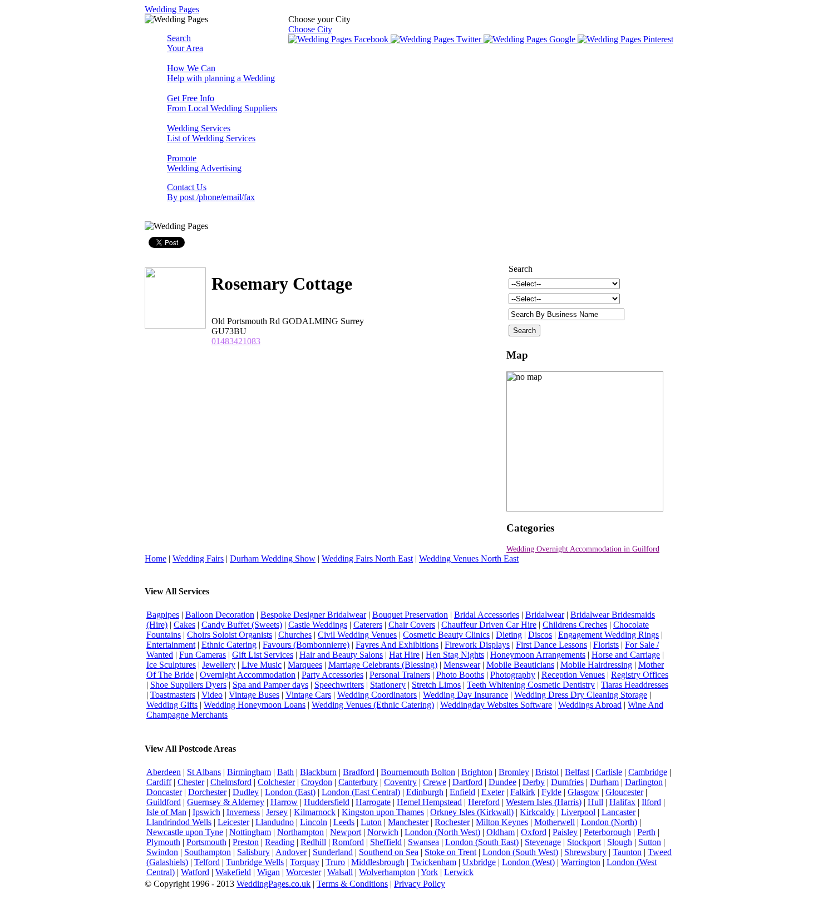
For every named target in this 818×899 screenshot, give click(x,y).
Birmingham (249, 772)
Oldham (500, 832)
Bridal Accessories (486, 614)
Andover (291, 852)
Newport (345, 832)
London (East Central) (361, 792)
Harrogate (373, 802)
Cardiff (158, 782)
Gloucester (624, 792)
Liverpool (578, 812)
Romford (348, 842)
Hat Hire (404, 654)
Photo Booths (460, 674)
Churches (295, 634)
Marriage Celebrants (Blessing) (382, 664)
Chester (191, 782)
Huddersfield (326, 802)
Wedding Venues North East (469, 558)
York (429, 872)
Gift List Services (262, 654)
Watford (195, 872)
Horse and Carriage (626, 654)
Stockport (584, 842)
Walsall (340, 872)
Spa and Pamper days (270, 684)
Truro (335, 862)
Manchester (408, 822)
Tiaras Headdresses (634, 684)
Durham (604, 782)
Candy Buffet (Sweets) (241, 624)
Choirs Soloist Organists (229, 634)
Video (212, 694)
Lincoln (313, 822)
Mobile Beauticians (520, 664)
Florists (606, 644)
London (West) (528, 862)
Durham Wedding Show (273, 558)
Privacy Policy (419, 883)
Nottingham (250, 832)
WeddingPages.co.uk (273, 883)
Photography (512, 674)
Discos (540, 634)
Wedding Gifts (172, 704)
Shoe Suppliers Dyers (188, 684)
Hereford (484, 802)
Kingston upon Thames (383, 812)
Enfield (462, 792)
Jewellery (218, 664)
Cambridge (647, 772)
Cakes (184, 624)
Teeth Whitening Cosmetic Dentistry (531, 684)
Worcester (303, 872)
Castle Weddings (317, 624)
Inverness (243, 812)
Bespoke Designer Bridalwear (313, 614)
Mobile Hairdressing (596, 664)
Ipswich (206, 812)
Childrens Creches (575, 624)
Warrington (580, 862)
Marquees (305, 664)
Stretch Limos (436, 684)
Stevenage (543, 842)
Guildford (163, 802)
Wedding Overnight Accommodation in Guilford (582, 549)
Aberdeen (163, 772)
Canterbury (358, 782)
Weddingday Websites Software (496, 704)
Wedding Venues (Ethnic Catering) (373, 704)
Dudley (246, 792)
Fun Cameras (202, 654)
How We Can (221, 73)
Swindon (162, 852)
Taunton (627, 852)
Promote (204, 163)
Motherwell (554, 822)
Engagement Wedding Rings (608, 634)
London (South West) (520, 852)
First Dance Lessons (551, 644)
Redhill (313, 842)
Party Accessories (332, 674)
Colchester (276, 782)
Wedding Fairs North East (367, 558)
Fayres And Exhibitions (397, 644)
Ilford (651, 802)
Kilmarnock (315, 812)
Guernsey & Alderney (225, 802)
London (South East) (482, 842)
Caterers (367, 624)
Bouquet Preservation (410, 614)
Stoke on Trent (450, 852)
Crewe (434, 782)
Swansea (423, 842)
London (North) (609, 822)
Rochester (452, 822)
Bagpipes (162, 614)
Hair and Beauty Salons (341, 654)
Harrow (284, 802)
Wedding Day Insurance (465, 694)
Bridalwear (544, 614)
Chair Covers (411, 624)
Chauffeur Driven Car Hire (488, 624)
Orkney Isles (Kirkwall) (472, 812)
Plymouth (163, 842)
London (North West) (442, 832)
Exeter (492, 792)
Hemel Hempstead (429, 802)
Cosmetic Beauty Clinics (446, 634)
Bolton (443, 772)
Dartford (467, 782)
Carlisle (608, 772)
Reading (279, 842)
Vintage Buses (254, 694)
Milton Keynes (502, 822)
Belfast (577, 772)
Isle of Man (166, 812)
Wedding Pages (172, 9)
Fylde (551, 792)
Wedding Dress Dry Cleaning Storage (580, 694)
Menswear (462, 664)
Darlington (644, 782)
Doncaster (164, 792)
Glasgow (583, 792)
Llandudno (274, 822)
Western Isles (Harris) (544, 802)
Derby (534, 782)
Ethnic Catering (229, 644)
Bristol (547, 772)
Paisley (565, 832)
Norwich (382, 832)
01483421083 (235, 341)
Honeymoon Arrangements (537, 654)
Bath (285, 772)
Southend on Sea (388, 852)
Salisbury (253, 852)
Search (185, 43)
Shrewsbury (585, 852)
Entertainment (170, 644)
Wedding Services (211, 133)
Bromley (514, 772)
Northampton (300, 832)
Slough (619, 842)
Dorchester (207, 792)
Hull (595, 802)
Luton (371, 822)
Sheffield (386, 842)
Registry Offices (639, 674)
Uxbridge (479, 862)
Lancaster (618, 812)
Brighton (476, 772)
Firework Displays (477, 644)
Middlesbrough (378, 862)
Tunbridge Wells (255, 862)
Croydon (316, 782)
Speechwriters (339, 684)
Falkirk (522, 792)
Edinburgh (425, 792)
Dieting (509, 634)
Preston (246, 842)
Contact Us (211, 192)
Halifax (622, 802)
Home (155, 558)
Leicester (233, 822)
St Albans (204, 772)
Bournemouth (405, 772)
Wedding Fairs (198, 558)
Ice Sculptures (171, 664)
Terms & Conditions (352, 883)
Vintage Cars (308, 694)
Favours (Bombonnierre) (306, 644)
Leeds (343, 822)
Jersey (277, 812)
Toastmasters (172, 694)
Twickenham (433, 862)
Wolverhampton (387, 872)
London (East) (290, 792)
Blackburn (318, 772)
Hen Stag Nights (455, 654)
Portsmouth (206, 842)
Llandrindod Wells (178, 822)
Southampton (207, 852)
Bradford (358, 772)
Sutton (649, 842)
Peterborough (607, 832)
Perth (646, 832)
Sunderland (333, 852)
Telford (207, 862)
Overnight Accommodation (247, 674)
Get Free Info (222, 103)
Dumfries (567, 782)
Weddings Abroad (590, 704)
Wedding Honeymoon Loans (254, 704)
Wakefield (233, 872)
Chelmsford (231, 782)
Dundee (502, 782)
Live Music (262, 664)
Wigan (268, 872)
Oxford (533, 832)
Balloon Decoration (219, 614)
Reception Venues (573, 674)
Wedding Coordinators (377, 694)
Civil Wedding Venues (357, 634)
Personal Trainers (399, 674)
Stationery (388, 684)
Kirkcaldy (537, 812)
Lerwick (459, 872)
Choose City (310, 29)
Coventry (400, 782)
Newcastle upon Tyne (184, 832)
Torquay (304, 862)
